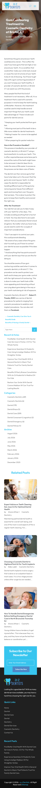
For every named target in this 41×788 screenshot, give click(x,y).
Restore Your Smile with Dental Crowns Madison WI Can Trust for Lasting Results (20, 385)
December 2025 (13, 462)
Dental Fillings (13, 426)
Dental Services (10, 725)
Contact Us (8, 732)
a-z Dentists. (25, 782)
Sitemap (25, 784)
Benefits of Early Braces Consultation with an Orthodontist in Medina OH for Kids (22, 375)
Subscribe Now (21, 669)
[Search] (34, 329)
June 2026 (11, 442)
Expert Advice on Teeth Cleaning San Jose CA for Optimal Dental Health (17, 506)
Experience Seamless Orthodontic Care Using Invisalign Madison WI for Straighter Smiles (21, 352)
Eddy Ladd (12, 567)
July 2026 (11, 437)
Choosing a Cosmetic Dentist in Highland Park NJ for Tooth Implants (19, 563)
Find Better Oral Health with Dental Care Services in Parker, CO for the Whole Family (21, 342)
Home (6, 708)
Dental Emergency (14, 421)
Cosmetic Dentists (14, 401)
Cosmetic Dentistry (15, 397)
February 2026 (13, 454)
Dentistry (8, 722)
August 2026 (12, 433)
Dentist (7, 711)
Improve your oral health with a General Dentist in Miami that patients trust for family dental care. (20, 770)
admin (10, 37)
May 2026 (11, 446)
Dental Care (12, 413)
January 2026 (12, 458)
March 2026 (12, 450)
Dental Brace (12, 409)
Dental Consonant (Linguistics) (19, 417)
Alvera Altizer (13, 512)
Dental (10, 405)
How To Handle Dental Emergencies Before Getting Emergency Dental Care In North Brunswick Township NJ (19, 617)
